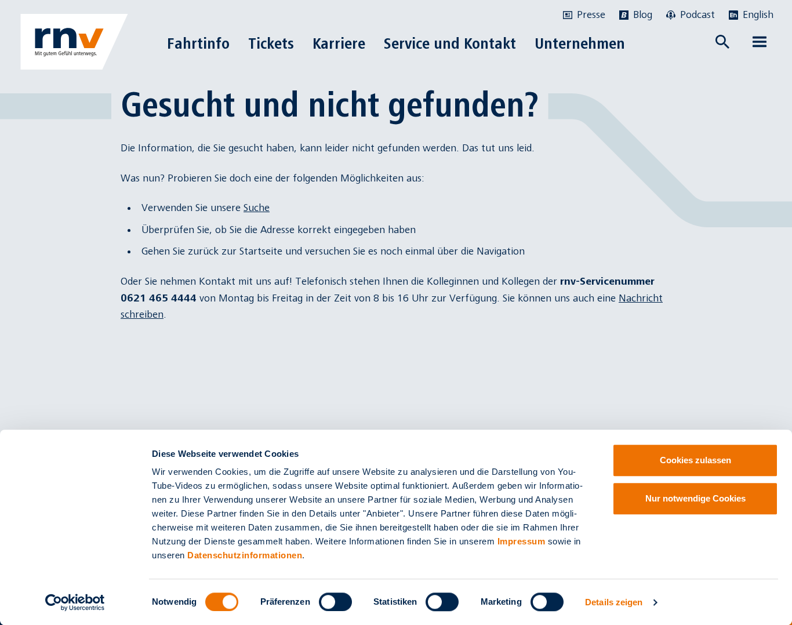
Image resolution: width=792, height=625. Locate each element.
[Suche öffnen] (722, 42)
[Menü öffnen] (759, 42)
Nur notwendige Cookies (695, 498)
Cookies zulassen (695, 460)
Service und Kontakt (450, 43)
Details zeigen (613, 602)
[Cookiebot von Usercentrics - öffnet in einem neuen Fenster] (75, 602)
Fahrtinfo (198, 43)
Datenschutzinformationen (244, 555)
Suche (257, 208)
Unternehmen (580, 43)
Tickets (271, 43)
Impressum (521, 541)
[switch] (335, 602)
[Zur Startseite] (74, 42)
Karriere (339, 43)
